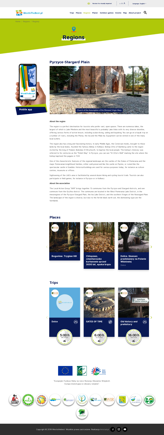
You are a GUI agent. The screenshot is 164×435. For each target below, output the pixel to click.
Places (79, 13)
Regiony (35, 21)
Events (118, 13)
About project (135, 13)
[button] (151, 247)
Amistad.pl (104, 429)
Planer (95, 13)
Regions (86, 13)
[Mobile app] (30, 85)
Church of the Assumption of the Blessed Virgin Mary (99, 110)
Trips (72, 13)
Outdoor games (106, 13)
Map (125, 13)
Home (17, 21)
